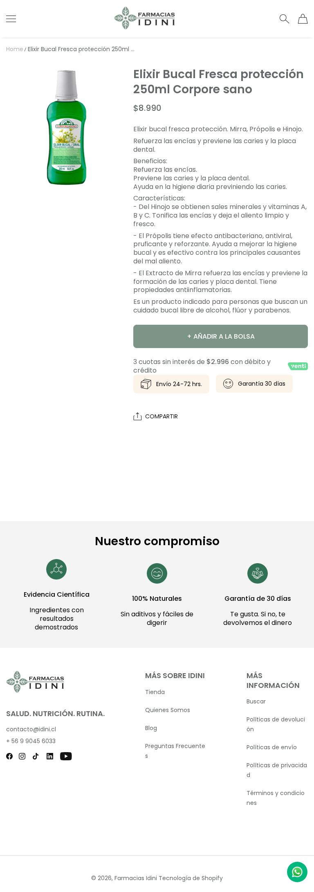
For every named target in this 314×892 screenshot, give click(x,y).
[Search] (284, 19)
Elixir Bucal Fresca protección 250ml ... (81, 49)
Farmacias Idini (135, 878)
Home (14, 49)
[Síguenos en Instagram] (22, 756)
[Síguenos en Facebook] (9, 756)
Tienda (155, 692)
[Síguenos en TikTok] (35, 756)
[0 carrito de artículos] (303, 19)
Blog (151, 728)
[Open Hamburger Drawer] (11, 19)
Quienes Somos (167, 710)
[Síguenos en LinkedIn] (50, 756)
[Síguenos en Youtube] (66, 756)
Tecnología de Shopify (191, 878)
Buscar (256, 701)
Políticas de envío (272, 747)
